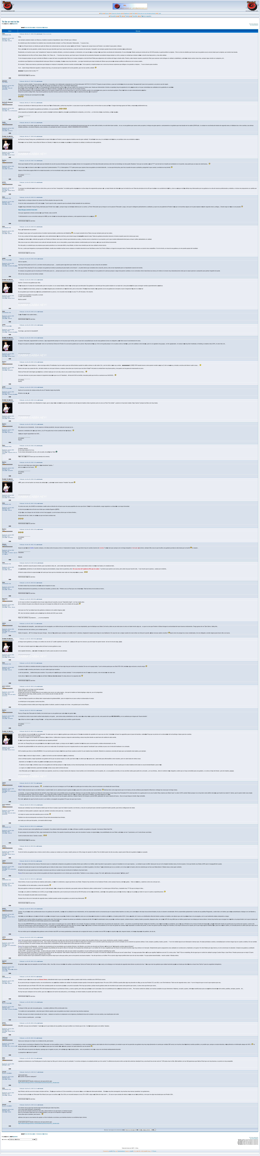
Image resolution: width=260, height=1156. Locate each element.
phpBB (131, 1151)
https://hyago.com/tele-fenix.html (27, 210)
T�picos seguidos (146, 16)
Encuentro (113, 16)
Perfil (133, 13)
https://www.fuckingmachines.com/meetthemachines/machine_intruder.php (38, 1082)
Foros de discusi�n (29, 27)
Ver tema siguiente (253, 23)
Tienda (127, 16)
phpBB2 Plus (112, 1151)
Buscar (106, 13)
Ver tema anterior (254, 25)
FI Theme (154, 1151)
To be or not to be (10, 22)
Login (159, 13)
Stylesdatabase (121, 1151)
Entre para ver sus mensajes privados (146, 13)
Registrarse (126, 13)
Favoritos (135, 16)
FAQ (101, 13)
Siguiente (14, 23)
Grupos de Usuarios (116, 13)
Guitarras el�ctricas (42, 27)
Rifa (120, 16)
